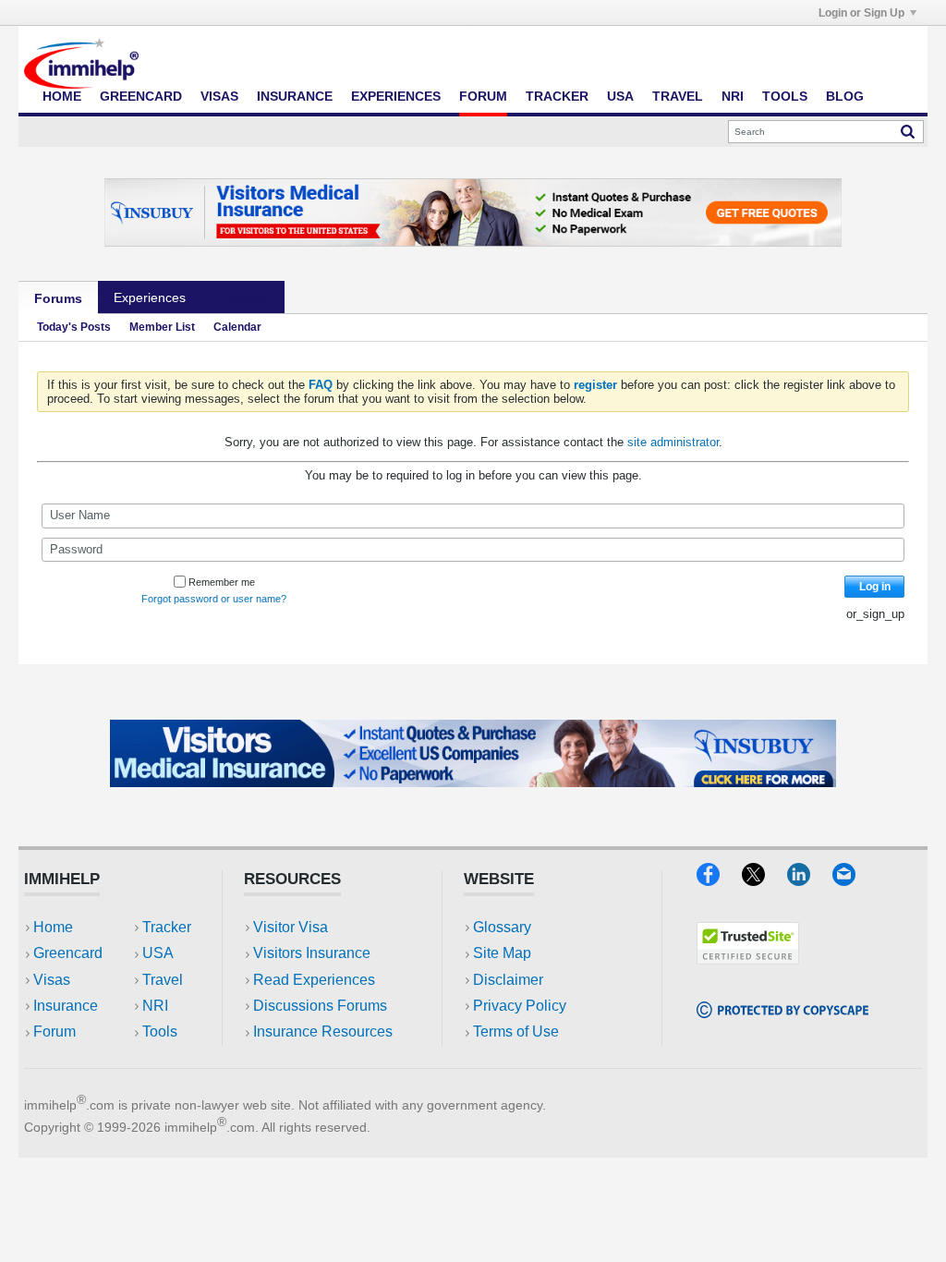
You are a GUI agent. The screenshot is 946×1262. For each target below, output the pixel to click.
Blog (845, 96)
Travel (677, 96)
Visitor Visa (290, 927)
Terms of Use (516, 1031)
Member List (162, 327)
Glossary (502, 927)
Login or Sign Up (861, 12)
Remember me (221, 582)
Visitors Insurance (311, 953)
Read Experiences (314, 980)
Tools (784, 96)
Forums (58, 298)
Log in (875, 586)
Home (61, 96)
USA (620, 96)
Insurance (295, 96)
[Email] (852, 880)
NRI (733, 96)
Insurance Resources (323, 1031)
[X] (764, 880)
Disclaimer (508, 980)
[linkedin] (809, 880)
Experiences (396, 96)
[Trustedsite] (748, 958)
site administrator (673, 442)
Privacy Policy (519, 1005)
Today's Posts (74, 327)
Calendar (237, 327)
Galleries (243, 297)
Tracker (557, 96)
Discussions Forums (320, 1005)
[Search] (907, 131)
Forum (483, 96)
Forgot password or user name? (213, 598)
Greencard (141, 96)
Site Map (502, 953)
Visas (219, 96)
